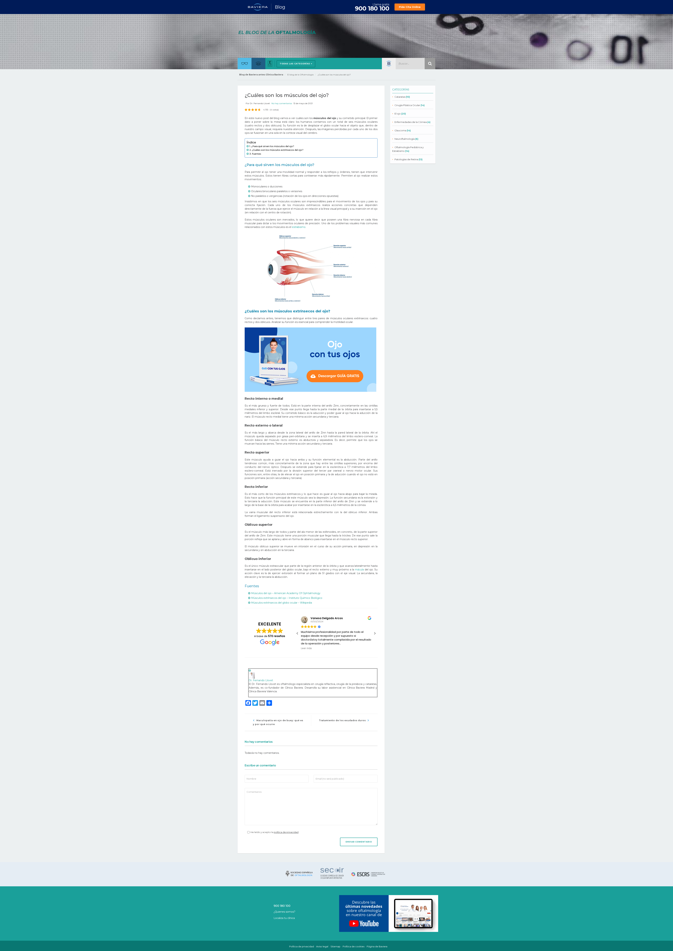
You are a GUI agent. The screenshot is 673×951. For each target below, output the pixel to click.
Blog (280, 7)
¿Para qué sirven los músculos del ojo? (272, 146)
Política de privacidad (301, 946)
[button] (374, 633)
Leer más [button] (306, 648)
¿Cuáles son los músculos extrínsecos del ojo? (277, 150)
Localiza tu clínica (284, 918)
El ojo (398, 113)
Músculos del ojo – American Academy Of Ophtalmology (285, 593)
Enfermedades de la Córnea (411, 122)
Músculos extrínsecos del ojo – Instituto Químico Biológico (286, 598)
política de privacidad (286, 832)
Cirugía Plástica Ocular (407, 105)
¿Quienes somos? (284, 911)
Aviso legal (322, 946)
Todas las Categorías (295, 63)
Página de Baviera (377, 946)
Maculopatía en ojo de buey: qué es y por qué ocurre (278, 722)
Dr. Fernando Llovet (260, 103)
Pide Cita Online (410, 7)
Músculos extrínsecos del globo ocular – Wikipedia (281, 602)
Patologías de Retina (406, 159)
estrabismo (298, 227)
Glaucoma (400, 130)
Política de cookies (353, 946)
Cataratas (400, 96)
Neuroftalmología (405, 138)
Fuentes (256, 154)
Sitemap (335, 946)
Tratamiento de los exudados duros (342, 720)
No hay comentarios (281, 103)
